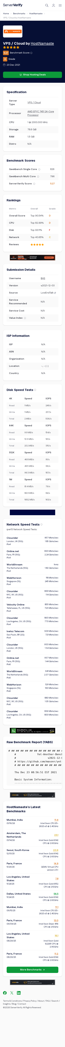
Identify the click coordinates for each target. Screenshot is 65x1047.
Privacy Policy (29, 1000)
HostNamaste (35, 13)
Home (6, 13)
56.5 (56, 894)
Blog (14, 1003)
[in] (19, 993)
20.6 (55, 850)
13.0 (56, 920)
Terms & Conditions (12, 1000)
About (41, 1000)
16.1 (56, 935)
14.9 (56, 863)
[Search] (47, 5)
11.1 (56, 907)
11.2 (56, 954)
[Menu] (60, 5)
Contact (22, 1003)
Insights (6, 1003)
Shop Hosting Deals (34, 74)
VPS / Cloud (34, 102)
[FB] (5, 993)
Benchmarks (19, 13)
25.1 (56, 835)
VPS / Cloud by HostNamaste (17, 17)
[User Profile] (53, 5)
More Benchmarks (30, 969)
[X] (11, 992)
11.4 (56, 820)
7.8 (56, 878)
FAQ (48, 1000)
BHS (43, 278)
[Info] (31, 53)
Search (55, 1000)
